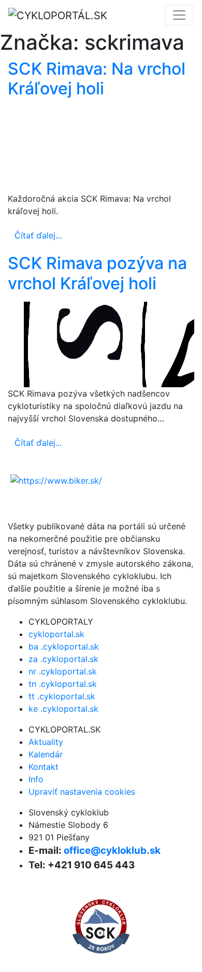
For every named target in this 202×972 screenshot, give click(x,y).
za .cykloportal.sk (63, 659)
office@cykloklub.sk (112, 850)
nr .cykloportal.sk (62, 671)
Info (36, 779)
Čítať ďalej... (38, 235)
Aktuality (45, 742)
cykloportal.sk (56, 634)
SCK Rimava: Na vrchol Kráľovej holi (96, 78)
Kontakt (43, 767)
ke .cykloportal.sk (63, 708)
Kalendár (45, 754)
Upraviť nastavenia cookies (81, 791)
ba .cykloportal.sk (63, 646)
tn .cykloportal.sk (62, 684)
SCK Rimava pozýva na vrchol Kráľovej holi (97, 273)
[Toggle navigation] (179, 15)
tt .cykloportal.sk (61, 696)
